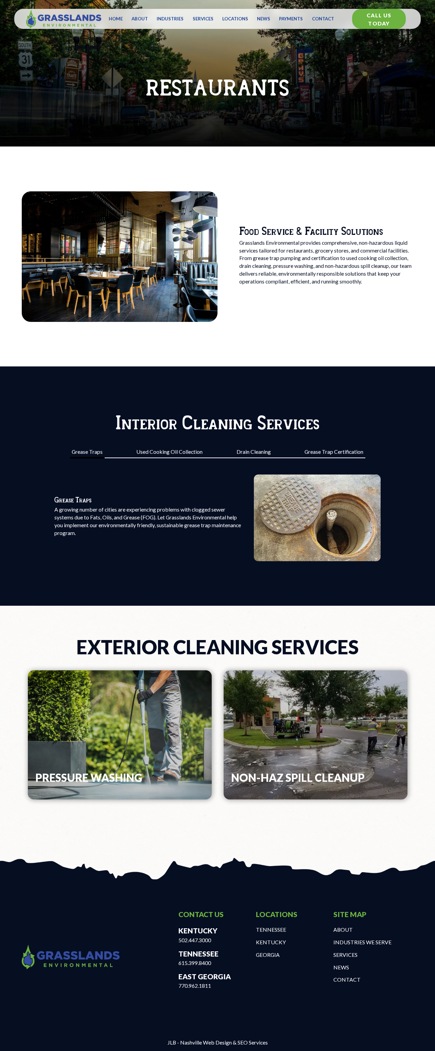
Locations (235, 18)
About (140, 18)
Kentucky (271, 942)
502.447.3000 (194, 940)
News (263, 18)
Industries (170, 18)
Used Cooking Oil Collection (169, 451)
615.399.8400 (194, 963)
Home (116, 18)
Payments (291, 18)
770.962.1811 (194, 985)
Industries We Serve (362, 942)
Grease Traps (87, 451)
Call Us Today (379, 19)
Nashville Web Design (206, 1042)
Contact (323, 18)
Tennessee (271, 929)
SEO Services (253, 1042)
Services (203, 18)
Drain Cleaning (254, 451)
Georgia (268, 954)
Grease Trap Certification (333, 451)
